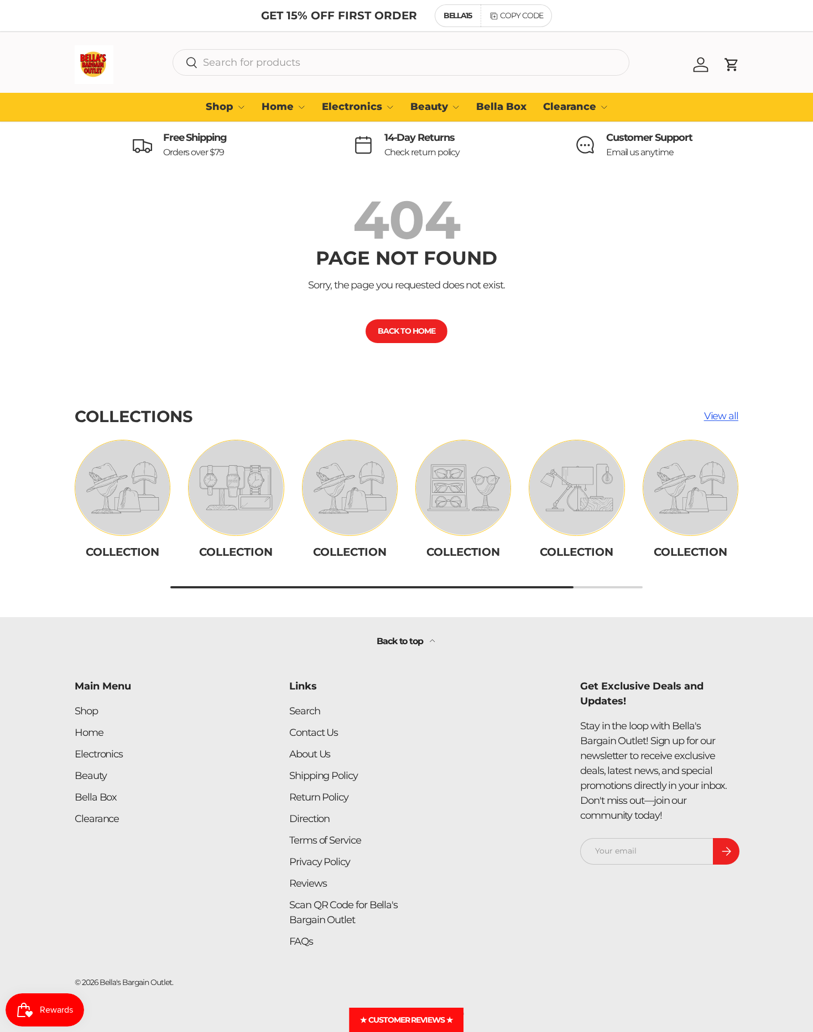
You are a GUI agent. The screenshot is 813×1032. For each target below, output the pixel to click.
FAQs (301, 941)
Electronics (352, 107)
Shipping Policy (323, 776)
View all (721, 416)
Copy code (521, 15)
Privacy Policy (319, 862)
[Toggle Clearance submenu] (604, 107)
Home (278, 107)
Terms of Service (325, 840)
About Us (309, 754)
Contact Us (313, 732)
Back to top (401, 641)
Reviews (307, 883)
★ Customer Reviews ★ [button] (406, 1020)
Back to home (406, 331)
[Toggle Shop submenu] (241, 107)
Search (304, 711)
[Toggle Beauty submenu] (455, 107)
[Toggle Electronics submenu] (390, 107)
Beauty (429, 107)
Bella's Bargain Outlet (135, 982)
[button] (732, 64)
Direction (309, 819)
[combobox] (400, 62)
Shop (219, 107)
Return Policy (318, 797)
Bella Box (501, 107)
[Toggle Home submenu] (301, 107)
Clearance (569, 107)
